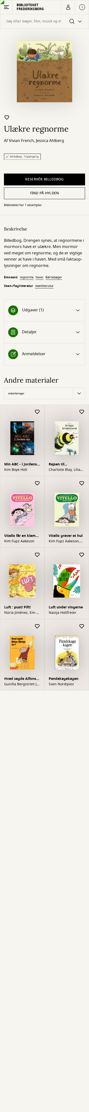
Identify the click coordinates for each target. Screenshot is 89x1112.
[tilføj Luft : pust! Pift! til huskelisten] (37, 555)
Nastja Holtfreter (62, 613)
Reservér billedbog (44, 179)
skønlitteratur (44, 286)
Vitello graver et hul (66, 535)
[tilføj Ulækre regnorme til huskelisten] (7, 117)
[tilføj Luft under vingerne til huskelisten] (82, 555)
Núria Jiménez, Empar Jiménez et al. (20, 613)
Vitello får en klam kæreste (20, 536)
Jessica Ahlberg (50, 141)
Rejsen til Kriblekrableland (63, 465)
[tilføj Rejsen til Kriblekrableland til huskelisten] (82, 412)
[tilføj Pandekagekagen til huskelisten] (82, 626)
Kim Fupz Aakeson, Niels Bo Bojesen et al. (65, 541)
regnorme (27, 277)
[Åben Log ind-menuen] (68, 7)
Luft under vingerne (66, 607)
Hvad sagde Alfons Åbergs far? (20, 679)
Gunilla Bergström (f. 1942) (21, 684)
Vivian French (21, 141)
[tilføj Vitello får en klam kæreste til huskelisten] (37, 483)
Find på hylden (44, 193)
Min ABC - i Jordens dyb (20, 465)
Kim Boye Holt (15, 470)
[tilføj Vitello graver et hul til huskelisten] (82, 483)
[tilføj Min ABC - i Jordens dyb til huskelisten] (37, 412)
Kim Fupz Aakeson (19, 541)
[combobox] (44, 21)
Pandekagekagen (63, 678)
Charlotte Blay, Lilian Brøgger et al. (66, 470)
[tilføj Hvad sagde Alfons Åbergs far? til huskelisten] (37, 626)
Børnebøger (53, 277)
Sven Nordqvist (61, 684)
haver (40, 277)
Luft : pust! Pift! (17, 607)
